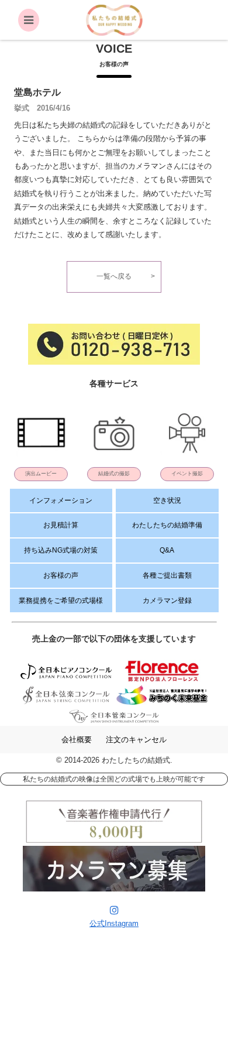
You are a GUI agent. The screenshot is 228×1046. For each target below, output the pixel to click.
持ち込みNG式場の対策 (61, 550)
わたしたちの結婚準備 (167, 525)
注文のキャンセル (136, 739)
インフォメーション (60, 500)
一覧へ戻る (114, 276)
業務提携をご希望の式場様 (61, 600)
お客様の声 (60, 575)
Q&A (167, 550)
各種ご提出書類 (167, 575)
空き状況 (167, 500)
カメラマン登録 (167, 600)
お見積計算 (60, 525)
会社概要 (76, 739)
